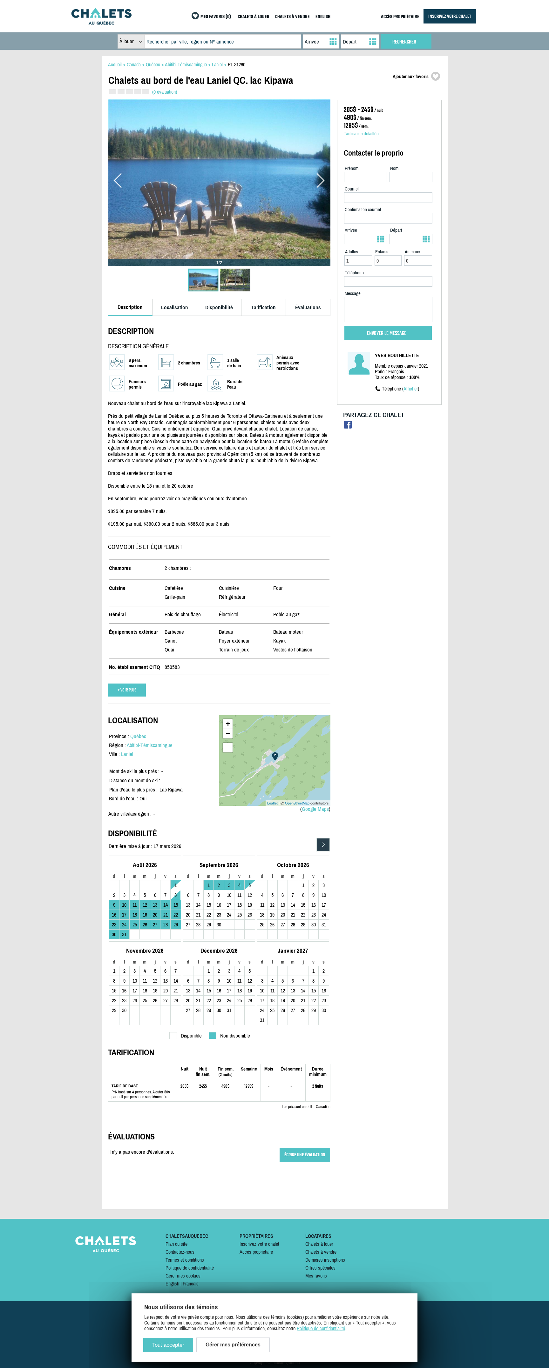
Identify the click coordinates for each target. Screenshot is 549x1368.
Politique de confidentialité (190, 1268)
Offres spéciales (320, 1268)
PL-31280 (236, 64)
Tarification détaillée (361, 133)
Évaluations (308, 307)
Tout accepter (168, 1345)
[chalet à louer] (101, 23)
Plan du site (176, 1244)
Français (191, 1283)
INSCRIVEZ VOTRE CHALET (449, 16)
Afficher (410, 388)
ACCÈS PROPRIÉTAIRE (400, 17)
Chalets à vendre (320, 1252)
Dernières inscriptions (325, 1260)
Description (130, 307)
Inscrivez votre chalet (259, 1244)
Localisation (174, 307)
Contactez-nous (180, 1252)
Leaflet (272, 802)
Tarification (263, 307)
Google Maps (315, 809)
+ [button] (228, 724)
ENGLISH (322, 17)
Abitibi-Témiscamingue (150, 745)
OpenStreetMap (297, 802)
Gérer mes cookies (183, 1275)
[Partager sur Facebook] (348, 426)
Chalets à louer (319, 1244)
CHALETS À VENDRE (292, 17)
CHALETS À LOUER (253, 17)
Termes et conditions (185, 1260)
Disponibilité (219, 307)
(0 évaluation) (164, 92)
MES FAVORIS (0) (215, 17)
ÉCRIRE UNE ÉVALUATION (304, 1155)
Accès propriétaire (256, 1252)
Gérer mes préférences (233, 1344)
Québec (138, 736)
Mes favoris (316, 1275)
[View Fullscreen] (228, 747)
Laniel (127, 754)
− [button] (228, 733)
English (172, 1283)
